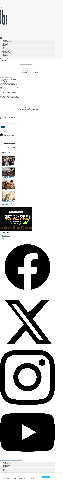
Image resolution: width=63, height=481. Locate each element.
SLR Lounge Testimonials (6, 236)
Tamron (4, 50)
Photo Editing (5, 44)
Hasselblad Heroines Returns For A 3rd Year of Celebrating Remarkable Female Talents (28, 69)
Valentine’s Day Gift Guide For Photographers (8, 92)
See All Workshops (6, 56)
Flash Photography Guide (7, 464)
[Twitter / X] (27, 349)
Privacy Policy (8, 460)
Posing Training (5, 55)
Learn (2, 39)
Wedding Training (6, 54)
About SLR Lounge (5, 234)
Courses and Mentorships (6, 51)
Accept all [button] (46, 476)
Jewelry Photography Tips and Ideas (9, 135)
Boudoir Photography (9, 77)
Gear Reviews (4, 45)
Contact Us (3, 238)
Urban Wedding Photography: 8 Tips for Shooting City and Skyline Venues (9, 143)
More (15, 132)
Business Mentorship (6, 52)
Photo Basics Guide (6, 40)
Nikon (4, 47)
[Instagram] (27, 404)
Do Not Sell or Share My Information (16, 460)
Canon (4, 46)
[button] (0, 36)
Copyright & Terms (3, 460)
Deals (1, 90)
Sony (4, 48)
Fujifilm (4, 49)
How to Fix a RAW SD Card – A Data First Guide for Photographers (10, 147)
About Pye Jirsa (4, 235)
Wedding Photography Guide (7, 41)
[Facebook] (27, 294)
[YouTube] (27, 459)
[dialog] (31, 477)
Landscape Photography (7, 43)
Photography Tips (3, 77)
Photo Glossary (4, 237)
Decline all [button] (55, 476)
